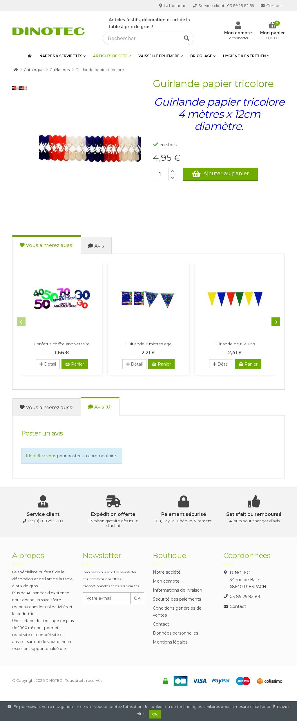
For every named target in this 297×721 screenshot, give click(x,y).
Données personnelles (175, 633)
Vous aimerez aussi (49, 245)
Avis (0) (102, 407)
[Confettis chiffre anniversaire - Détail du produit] (61, 299)
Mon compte (166, 581)
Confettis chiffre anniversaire (62, 343)
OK (137, 598)
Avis (98, 246)
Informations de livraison (177, 590)
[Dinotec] (50, 30)
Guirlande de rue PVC (235, 343)
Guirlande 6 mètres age (148, 343)
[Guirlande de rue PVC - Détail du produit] (235, 299)
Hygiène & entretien (244, 56)
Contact (273, 5)
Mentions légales (170, 642)
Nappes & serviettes (60, 56)
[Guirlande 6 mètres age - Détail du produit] (148, 299)
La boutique (174, 5)
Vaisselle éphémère (159, 56)
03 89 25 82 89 (226, 5)
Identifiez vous (41, 455)
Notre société (167, 572)
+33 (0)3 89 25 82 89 (45, 521)
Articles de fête (110, 56)
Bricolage (201, 56)
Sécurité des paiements (177, 599)
